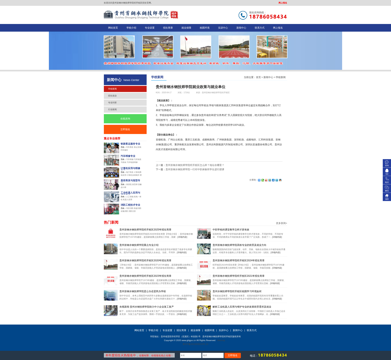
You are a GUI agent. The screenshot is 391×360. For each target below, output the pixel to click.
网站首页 (113, 27)
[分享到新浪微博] (266, 180)
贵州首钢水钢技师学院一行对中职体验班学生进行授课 (195, 169)
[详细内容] (182, 237)
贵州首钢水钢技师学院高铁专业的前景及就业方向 (239, 245)
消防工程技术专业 (130, 205)
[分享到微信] (262, 180)
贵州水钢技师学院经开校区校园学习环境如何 (237, 291)
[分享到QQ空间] (270, 180)
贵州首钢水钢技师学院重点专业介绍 (139, 245)
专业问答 (112, 102)
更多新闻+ (281, 223)
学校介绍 (131, 27)
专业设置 (150, 27)
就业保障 (186, 27)
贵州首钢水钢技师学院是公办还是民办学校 (142, 291)
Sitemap (221, 340)
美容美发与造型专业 (130, 180)
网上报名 (283, 3)
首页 (258, 77)
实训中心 (223, 27)
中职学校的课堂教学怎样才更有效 (231, 229)
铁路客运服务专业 (130, 144)
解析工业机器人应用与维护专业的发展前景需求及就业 (242, 306)
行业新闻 (112, 109)
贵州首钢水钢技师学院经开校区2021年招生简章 (239, 276)
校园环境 (205, 27)
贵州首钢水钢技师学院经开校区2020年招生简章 (145, 260)
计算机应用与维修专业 (130, 168)
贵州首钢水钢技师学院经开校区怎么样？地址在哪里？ (195, 165)
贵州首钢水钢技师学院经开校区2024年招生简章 (239, 260)
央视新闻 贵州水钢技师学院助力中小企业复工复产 (146, 306)
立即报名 (125, 129)
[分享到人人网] (273, 180)
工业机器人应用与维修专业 (130, 193)
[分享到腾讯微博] (277, 180)
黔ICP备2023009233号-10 (195, 344)
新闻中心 (241, 27)
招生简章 (168, 27)
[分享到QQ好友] (280, 180)
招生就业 (112, 95)
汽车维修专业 (128, 156)
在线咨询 (125, 118)
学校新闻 (112, 89)
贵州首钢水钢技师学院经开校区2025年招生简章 (145, 229)
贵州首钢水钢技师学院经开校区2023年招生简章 (145, 276)
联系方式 (260, 27)
